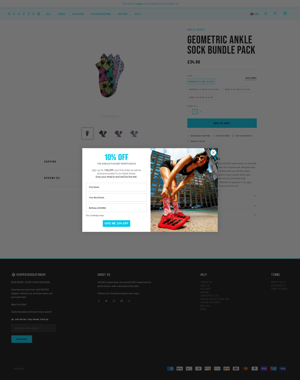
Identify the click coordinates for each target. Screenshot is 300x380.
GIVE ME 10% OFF (116, 223)
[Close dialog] (213, 153)
